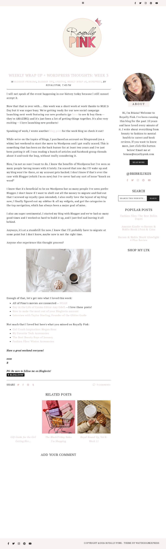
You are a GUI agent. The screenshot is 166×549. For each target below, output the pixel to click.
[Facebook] (135, 3)
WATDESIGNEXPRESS (147, 543)
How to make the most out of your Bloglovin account (45, 311)
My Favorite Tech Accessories (31, 333)
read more (139, 162)
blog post (55, 131)
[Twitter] (140, 3)
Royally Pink (114, 543)
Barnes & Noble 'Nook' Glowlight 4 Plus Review (138, 239)
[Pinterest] (151, 3)
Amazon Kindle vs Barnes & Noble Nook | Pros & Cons (139, 228)
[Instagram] (146, 3)
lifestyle (60, 81)
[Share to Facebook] (23, 384)
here (75, 114)
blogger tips (46, 81)
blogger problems (25, 81)
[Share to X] (18, 384)
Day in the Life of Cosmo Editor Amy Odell (39, 307)
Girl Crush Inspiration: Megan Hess (34, 329)
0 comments (103, 384)
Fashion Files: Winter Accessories (33, 341)
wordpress (95, 81)
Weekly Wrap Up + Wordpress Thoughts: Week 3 (58, 75)
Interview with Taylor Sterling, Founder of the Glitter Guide (49, 315)
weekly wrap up (77, 81)
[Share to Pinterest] (28, 384)
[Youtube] (156, 3)
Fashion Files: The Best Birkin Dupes (138, 217)
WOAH (63, 303)
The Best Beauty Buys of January (33, 337)
